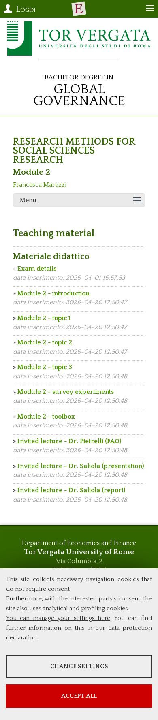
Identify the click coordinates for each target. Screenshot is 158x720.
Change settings (79, 666)
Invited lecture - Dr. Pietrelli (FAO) (69, 441)
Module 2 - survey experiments (65, 391)
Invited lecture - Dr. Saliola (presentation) (80, 466)
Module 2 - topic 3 (44, 367)
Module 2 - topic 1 (44, 318)
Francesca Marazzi (40, 184)
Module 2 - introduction (53, 293)
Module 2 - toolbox (46, 416)
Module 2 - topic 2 (44, 342)
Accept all (79, 695)
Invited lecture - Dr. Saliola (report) (71, 490)
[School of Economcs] (79, 9)
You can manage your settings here (58, 618)
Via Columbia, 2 (79, 561)
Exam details (36, 268)
